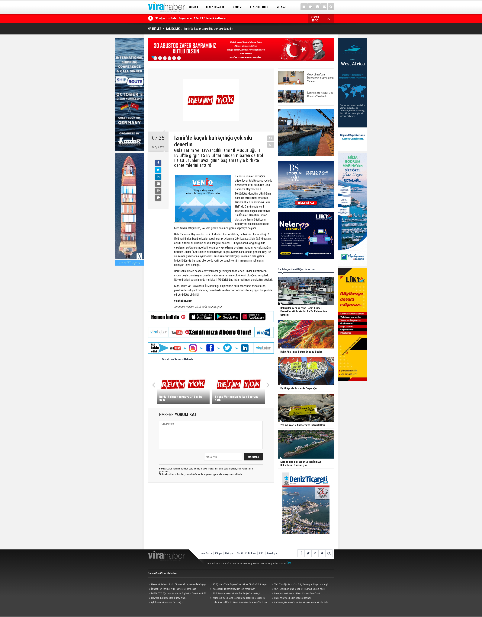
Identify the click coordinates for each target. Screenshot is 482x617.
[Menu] (303, 6)
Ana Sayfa (206, 553)
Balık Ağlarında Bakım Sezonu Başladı (292, 597)
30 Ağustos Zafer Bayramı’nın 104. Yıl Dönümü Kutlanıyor (191, 18)
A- (270, 145)
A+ (271, 138)
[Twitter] (158, 170)
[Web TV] (310, 6)
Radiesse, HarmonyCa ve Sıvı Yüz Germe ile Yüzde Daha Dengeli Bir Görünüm (299, 603)
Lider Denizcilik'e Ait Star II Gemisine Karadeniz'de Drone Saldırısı (238, 603)
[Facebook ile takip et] (300, 553)
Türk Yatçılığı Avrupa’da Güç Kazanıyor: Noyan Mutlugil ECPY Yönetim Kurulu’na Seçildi (299, 585)
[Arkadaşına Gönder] (158, 184)
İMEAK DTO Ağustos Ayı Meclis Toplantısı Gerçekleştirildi (179, 593)
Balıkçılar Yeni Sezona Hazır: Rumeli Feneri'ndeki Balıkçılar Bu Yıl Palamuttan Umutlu (296, 594)
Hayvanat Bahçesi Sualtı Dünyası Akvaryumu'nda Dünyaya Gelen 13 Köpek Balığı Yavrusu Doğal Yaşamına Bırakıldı (177, 585)
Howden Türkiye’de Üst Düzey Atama (169, 597)
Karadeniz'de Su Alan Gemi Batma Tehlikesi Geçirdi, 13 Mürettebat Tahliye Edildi (237, 598)
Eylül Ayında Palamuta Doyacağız (167, 602)
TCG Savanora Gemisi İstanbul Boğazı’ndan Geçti (236, 593)
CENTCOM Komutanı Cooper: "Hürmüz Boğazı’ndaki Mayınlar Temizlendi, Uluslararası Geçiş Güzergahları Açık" (299, 589)
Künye (218, 553)
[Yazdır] (158, 191)
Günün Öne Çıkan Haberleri (162, 573)
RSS (261, 553)
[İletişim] (324, 6)
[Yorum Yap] (158, 198)
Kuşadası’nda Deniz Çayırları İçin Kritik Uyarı (234, 588)
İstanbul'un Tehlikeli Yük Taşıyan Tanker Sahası (174, 588)
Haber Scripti (279, 563)
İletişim (229, 553)
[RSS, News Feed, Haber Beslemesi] (314, 553)
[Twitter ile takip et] (307, 553)
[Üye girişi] (321, 553)
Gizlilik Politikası (246, 553)
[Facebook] (158, 163)
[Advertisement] (211, 519)
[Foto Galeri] (317, 6)
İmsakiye (272, 553)
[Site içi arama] (331, 6)
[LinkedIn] (158, 177)
